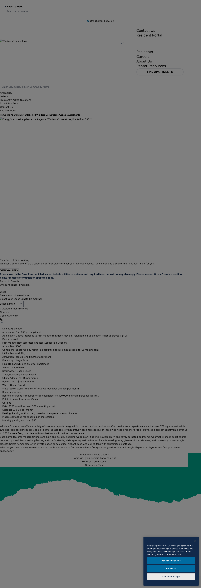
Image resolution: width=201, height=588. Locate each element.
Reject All (171, 568)
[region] (171, 561)
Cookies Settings (171, 576)
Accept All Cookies (171, 560)
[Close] (195, 541)
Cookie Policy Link (173, 554)
